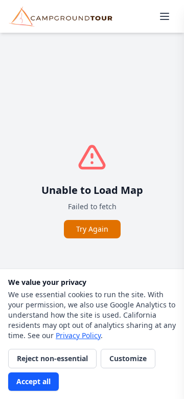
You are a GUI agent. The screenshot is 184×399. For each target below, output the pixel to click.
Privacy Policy (78, 335)
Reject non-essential (52, 358)
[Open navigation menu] (164, 16)
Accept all (33, 381)
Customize (128, 358)
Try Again (92, 229)
